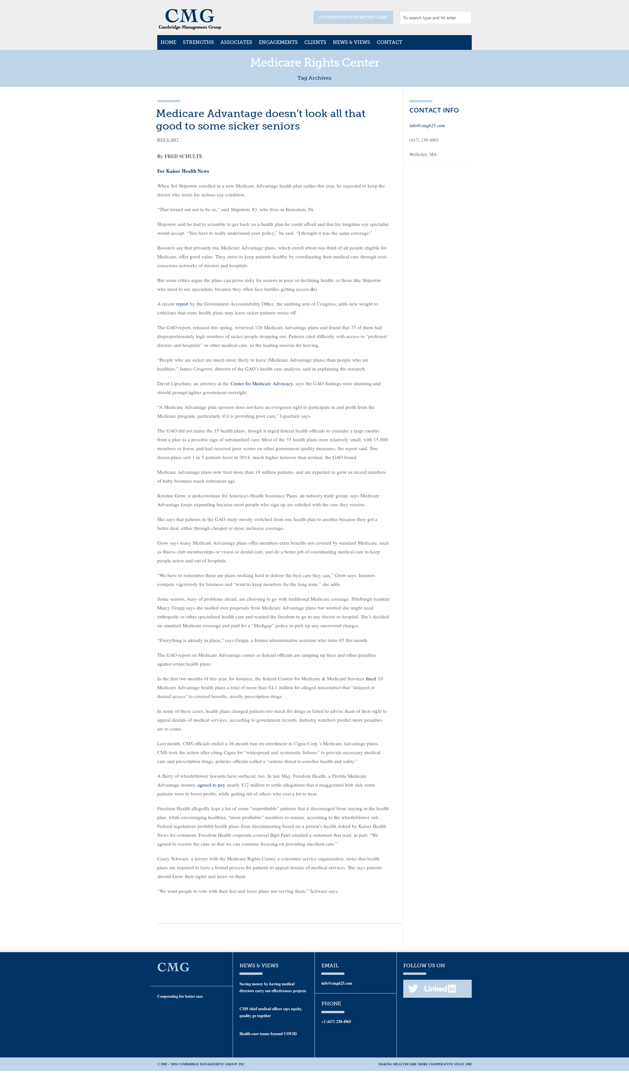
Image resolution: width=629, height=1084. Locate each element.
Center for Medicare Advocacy (262, 383)
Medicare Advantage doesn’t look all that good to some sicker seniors (261, 119)
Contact (389, 42)
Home (168, 42)
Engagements (278, 42)
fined (371, 678)
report (182, 303)
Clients (315, 42)
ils (313, 289)
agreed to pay (211, 784)
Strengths (198, 42)
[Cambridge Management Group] (190, 27)
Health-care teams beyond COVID (268, 1033)
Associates (236, 42)
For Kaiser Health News (183, 170)
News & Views (351, 42)
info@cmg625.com (427, 125)
